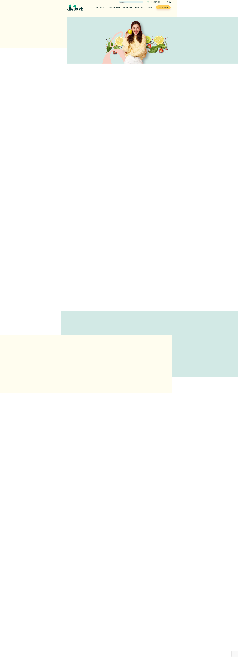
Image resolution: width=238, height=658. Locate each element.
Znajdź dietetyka (114, 7)
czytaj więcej (80, 386)
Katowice (146, 628)
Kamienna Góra (148, 626)
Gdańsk (131, 639)
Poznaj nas (74, 125)
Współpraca (115, 631)
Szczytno (160, 631)
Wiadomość (131, 578)
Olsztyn (145, 636)
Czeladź (131, 631)
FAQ (113, 642)
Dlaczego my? (100, 7)
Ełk (130, 636)
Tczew (160, 634)
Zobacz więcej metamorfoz (119, 303)
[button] (159, 376)
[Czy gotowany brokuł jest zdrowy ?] (119, 485)
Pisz (144, 642)
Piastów (145, 639)
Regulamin (115, 639)
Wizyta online (127, 7)
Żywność (96, 642)
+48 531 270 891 (154, 2)
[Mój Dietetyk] (75, 7)
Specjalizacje (98, 653)
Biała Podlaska (133, 626)
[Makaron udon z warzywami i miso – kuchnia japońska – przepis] (83, 485)
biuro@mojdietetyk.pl (78, 637)
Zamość (160, 639)
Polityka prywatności (118, 636)
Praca (113, 628)
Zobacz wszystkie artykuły (119, 525)
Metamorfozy (139, 7)
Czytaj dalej (71, 514)
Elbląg (131, 634)
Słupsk (160, 626)
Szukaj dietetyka (162, 451)
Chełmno (132, 628)
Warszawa (161, 636)
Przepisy (96, 647)
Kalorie (96, 636)
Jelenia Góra (133, 644)
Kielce (145, 631)
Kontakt (150, 7)
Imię (128, 550)
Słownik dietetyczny (100, 644)
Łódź (145, 634)
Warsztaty (97, 650)
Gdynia (131, 642)
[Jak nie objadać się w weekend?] (154, 485)
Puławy (145, 644)
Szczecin (160, 628)
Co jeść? (96, 639)
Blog (95, 634)
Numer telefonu (132, 569)
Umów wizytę (163, 7)
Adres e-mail (132, 560)
